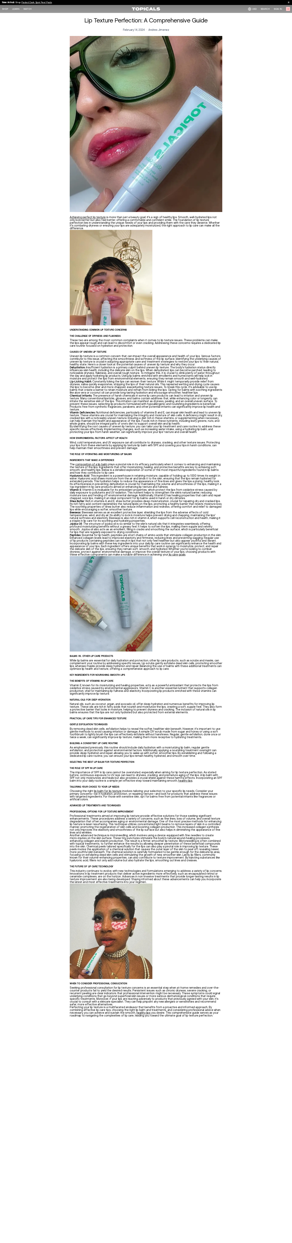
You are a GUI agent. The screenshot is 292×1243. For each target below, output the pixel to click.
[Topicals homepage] (146, 9)
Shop (5, 9)
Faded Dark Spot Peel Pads (36, 2)
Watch (27, 9)
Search (265, 9)
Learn (15, 9)
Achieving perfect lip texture (88, 217)
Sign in (278, 9)
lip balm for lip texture (108, 791)
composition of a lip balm (91, 464)
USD (254, 8)
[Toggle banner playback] (288, 2)
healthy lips (185, 780)
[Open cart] (288, 9)
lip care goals (177, 554)
